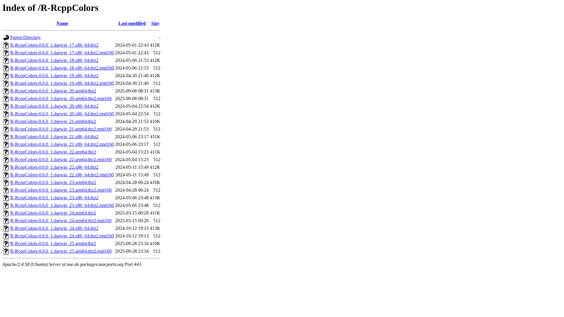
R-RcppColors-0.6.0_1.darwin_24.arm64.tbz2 (53, 212)
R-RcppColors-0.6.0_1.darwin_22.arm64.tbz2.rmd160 (61, 159)
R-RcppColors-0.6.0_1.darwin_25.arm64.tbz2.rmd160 (61, 251)
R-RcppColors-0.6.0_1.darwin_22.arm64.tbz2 (53, 151)
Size (155, 23)
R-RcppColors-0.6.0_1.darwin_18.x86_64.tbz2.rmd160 (62, 67)
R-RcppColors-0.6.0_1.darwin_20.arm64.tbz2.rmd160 (61, 98)
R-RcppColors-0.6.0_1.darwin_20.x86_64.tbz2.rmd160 (62, 113)
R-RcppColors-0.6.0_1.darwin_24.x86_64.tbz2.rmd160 (62, 235)
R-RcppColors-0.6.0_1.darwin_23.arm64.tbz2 (53, 182)
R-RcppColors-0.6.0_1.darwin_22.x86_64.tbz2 (54, 167)
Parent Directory (25, 37)
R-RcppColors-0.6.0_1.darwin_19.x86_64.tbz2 (54, 75)
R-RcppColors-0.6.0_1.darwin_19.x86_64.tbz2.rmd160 (62, 83)
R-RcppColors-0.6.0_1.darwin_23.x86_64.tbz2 (54, 197)
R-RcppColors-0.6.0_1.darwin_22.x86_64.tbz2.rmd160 (62, 174)
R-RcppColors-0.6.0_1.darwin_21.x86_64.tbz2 (54, 136)
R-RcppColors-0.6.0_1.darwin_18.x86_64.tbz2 (54, 60)
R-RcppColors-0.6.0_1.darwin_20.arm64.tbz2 (53, 90)
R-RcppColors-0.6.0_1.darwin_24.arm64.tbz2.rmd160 (61, 220)
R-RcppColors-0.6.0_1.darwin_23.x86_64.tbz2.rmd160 (62, 205)
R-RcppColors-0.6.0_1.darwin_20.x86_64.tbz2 (54, 106)
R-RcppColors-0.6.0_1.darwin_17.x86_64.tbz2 (54, 45)
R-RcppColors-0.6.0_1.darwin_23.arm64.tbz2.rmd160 (61, 190)
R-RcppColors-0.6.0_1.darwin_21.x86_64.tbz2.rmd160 (62, 144)
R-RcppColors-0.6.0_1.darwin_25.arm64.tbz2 (53, 243)
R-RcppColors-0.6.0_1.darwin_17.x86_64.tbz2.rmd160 (62, 52)
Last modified (132, 23)
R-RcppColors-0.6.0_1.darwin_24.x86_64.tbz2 (54, 228)
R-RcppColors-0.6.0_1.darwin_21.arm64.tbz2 (53, 121)
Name (62, 23)
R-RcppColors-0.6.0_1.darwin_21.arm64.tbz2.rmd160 (61, 129)
